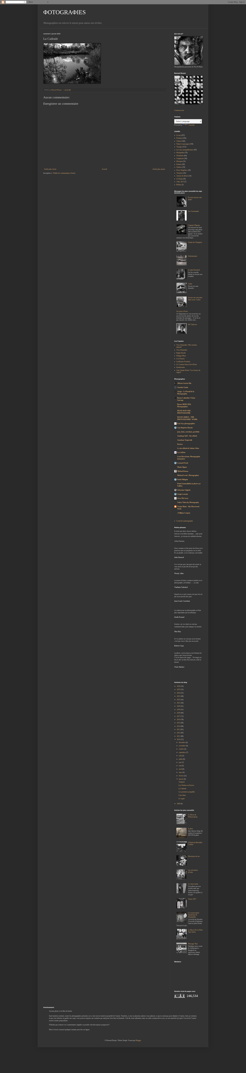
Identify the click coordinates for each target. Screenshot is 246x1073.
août (180, 756)
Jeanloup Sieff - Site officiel (187, 436)
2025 (179, 689)
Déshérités (180, 156)
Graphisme (180, 158)
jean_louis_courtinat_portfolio (188, 432)
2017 (179, 716)
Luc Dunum (180, 359)
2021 (179, 703)
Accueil (104, 169)
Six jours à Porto (182, 311)
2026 (179, 686)
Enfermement (192, 256)
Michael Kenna (182, 471)
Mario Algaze (182, 467)
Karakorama (180, 367)
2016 (179, 720)
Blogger (138, 1040)
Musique (179, 161)
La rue (178, 135)
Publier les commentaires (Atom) (64, 173)
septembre (182, 752)
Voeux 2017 (192, 899)
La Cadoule (182, 789)
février (181, 776)
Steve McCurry (182, 498)
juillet (181, 759)
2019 (179, 710)
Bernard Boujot (57, 90)
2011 (179, 736)
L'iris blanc (182, 795)
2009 (179, 804)
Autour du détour (182, 176)
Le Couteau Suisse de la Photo (186, 364)
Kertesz (180, 444)
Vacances (179, 173)
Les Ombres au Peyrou (186, 785)
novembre (182, 746)
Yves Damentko (181, 350)
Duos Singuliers (181, 170)
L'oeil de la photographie (184, 521)
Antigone (182, 782)
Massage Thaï (192, 944)
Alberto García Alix (184, 383)
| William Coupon (183, 513)
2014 (179, 726)
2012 (179, 733)
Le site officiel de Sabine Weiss (188, 448)
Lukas (190, 284)
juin (180, 762)
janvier (181, 779)
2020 (179, 706)
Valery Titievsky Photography (188, 502)
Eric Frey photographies (186, 424)
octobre (181, 749)
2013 (179, 729)
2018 (179, 713)
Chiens (178, 141)
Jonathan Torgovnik (184, 440)
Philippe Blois (181, 356)
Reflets (178, 185)
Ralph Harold (180, 353)
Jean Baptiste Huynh (185, 428)
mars (181, 772)
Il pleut (190, 829)
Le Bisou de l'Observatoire (192, 816)
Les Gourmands (193, 211)
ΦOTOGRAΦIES (64, 12)
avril (180, 769)
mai (180, 766)
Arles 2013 (180, 182)
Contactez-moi (179, 110)
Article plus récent (50, 169)
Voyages (179, 147)
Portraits (179, 138)
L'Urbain (179, 179)
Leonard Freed (182, 463)
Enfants (179, 164)
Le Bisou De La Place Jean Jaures (195, 931)
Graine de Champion (195, 242)
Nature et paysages (182, 144)
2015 (179, 723)
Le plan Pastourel (194, 270)
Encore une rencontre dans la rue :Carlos (195, 299)
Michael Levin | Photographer (188, 475)
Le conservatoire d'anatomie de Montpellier (193, 915)
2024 (179, 693)
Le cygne (182, 799)
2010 (179, 739)
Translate (191, 125)
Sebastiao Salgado (183, 490)
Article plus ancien (158, 169)
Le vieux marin (193, 884)
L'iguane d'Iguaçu (194, 225)
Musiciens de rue (194, 856)
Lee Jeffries (181, 452)
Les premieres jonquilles (187, 792)
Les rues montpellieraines (184, 150)
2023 (179, 696)
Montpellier (180, 153)
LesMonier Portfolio (183, 362)
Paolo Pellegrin (182, 479)
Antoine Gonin (182, 387)
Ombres (179, 167)
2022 (179, 700)
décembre (182, 742)
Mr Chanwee (192, 324)
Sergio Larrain (182, 494)
